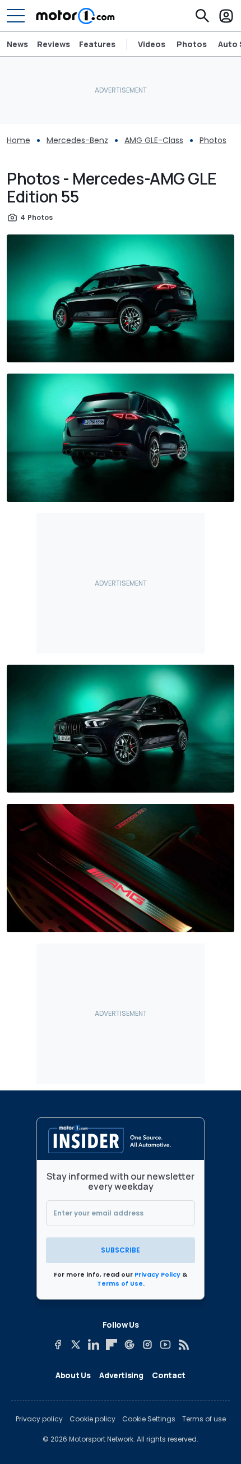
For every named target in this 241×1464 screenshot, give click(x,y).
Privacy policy (39, 1419)
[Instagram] (147, 1344)
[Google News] (129, 1344)
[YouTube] (165, 1344)
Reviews (53, 44)
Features (97, 44)
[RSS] (183, 1344)
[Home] (75, 16)
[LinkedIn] (93, 1344)
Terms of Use (120, 1283)
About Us (72, 1375)
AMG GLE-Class (153, 140)
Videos (151, 44)
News (17, 44)
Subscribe (120, 1250)
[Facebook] (57, 1344)
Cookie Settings (148, 1419)
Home (18, 140)
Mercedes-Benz (77, 140)
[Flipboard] (111, 1344)
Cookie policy (92, 1419)
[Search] (202, 15)
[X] (75, 1344)
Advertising (121, 1375)
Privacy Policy (157, 1274)
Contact (169, 1375)
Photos (192, 44)
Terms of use (204, 1419)
